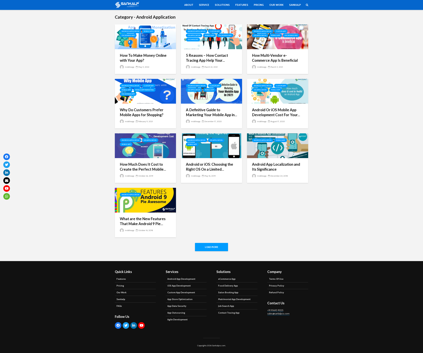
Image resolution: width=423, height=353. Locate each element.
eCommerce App (226, 278)
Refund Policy (276, 292)
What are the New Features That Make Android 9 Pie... (143, 221)
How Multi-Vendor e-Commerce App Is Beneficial (275, 58)
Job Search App (226, 305)
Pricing (120, 285)
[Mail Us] (6, 180)
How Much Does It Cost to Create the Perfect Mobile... (143, 166)
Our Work (121, 292)
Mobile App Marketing (144, 90)
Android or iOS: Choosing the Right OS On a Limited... (209, 166)
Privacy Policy (276, 285)
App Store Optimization (179, 299)
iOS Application (194, 35)
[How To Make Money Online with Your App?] (145, 36)
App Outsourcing (176, 312)
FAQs (119, 305)
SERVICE (204, 4)
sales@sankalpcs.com (278, 313)
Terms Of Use (276, 278)
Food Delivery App (228, 285)
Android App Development (181, 278)
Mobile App (148, 31)
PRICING (259, 4)
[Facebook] (118, 325)
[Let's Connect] (6, 196)
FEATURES (241, 4)
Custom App (215, 31)
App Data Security (176, 305)
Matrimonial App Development (234, 299)
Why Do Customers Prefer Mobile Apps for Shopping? (141, 112)
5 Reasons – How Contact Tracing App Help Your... (207, 58)
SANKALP (295, 4)
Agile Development (177, 319)
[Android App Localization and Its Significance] (277, 145)
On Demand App (128, 35)
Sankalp (120, 299)
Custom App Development (181, 292)
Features (121, 278)
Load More (211, 247)
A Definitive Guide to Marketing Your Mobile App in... (211, 112)
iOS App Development (179, 285)
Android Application (130, 31)
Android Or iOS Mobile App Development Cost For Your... (276, 112)
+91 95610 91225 (275, 310)
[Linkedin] (133, 325)
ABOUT (188, 4)
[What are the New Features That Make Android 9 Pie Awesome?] (145, 200)
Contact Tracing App (228, 312)
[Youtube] (141, 325)
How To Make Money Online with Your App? (143, 58)
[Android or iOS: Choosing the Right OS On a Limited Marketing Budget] (211, 145)
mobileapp (129, 67)
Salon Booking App (228, 292)
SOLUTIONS (222, 4)
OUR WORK (276, 4)
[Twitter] (126, 325)
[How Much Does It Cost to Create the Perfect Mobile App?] (145, 145)
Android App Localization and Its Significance (276, 166)
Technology (193, 39)
